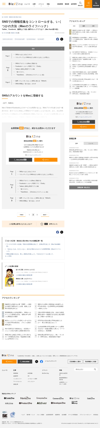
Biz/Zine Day (45, 373)
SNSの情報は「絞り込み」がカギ (25, 84)
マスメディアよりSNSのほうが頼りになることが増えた (32, 57)
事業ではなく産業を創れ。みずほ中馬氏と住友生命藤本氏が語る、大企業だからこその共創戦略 (83, 181)
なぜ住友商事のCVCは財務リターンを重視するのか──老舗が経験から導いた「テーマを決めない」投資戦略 (51, 329)
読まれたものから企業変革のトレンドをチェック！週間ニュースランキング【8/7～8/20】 (83, 173)
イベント (41, 4)
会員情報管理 (49, 414)
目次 (33, 49)
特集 (48, 4)
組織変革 (15, 376)
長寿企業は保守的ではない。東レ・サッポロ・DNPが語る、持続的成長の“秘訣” (51, 336)
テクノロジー (31, 381)
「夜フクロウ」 (20, 72)
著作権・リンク (31, 414)
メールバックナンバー (34, 155)
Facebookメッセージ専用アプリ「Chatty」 (28, 66)
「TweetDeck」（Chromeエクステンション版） (30, 75)
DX (28, 376)
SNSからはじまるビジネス (23, 54)
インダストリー (17, 378)
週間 (84, 26)
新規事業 (60, 4)
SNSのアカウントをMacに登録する (26, 63)
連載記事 (15, 384)
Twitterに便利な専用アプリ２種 (25, 69)
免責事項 (57, 414)
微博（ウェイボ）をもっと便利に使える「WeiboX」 (31, 81)
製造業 (67, 4)
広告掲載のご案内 (75, 361)
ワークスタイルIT (19, 39)
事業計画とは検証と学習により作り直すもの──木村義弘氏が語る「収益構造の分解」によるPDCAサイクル (18, 337)
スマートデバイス (7, 39)
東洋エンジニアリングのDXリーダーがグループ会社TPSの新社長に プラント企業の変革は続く (18, 322)
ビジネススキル (31, 39)
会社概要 (64, 414)
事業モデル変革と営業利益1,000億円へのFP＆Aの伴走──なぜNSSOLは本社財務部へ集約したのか (50, 306)
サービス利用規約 (73, 414)
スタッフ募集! (40, 414)
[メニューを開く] (4, 4)
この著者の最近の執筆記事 (24, 275)
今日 (74, 26)
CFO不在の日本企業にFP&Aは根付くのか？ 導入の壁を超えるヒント (50, 321)
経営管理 (74, 4)
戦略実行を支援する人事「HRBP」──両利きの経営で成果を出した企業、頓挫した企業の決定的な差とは (18, 306)
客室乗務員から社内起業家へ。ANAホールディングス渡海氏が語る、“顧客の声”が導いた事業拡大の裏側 (18, 314)
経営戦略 (30, 373)
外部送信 (95, 414)
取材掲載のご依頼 (90, 361)
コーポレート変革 (32, 378)
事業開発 (15, 373)
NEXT (44, 215)
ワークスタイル (17, 381)
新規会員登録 (21, 160)
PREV (21, 215)
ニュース (27, 4)
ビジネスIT (41, 39)
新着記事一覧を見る (84, 187)
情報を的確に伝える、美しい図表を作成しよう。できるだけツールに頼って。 (30, 254)
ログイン (46, 160)
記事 (34, 4)
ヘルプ (23, 414)
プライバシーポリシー (85, 414)
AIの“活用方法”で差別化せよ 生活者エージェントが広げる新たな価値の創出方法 (18, 330)
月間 (93, 26)
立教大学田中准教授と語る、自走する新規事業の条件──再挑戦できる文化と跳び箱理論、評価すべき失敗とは (51, 314)
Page (8, 56)
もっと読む (8, 256)
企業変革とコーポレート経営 (63, 383)
